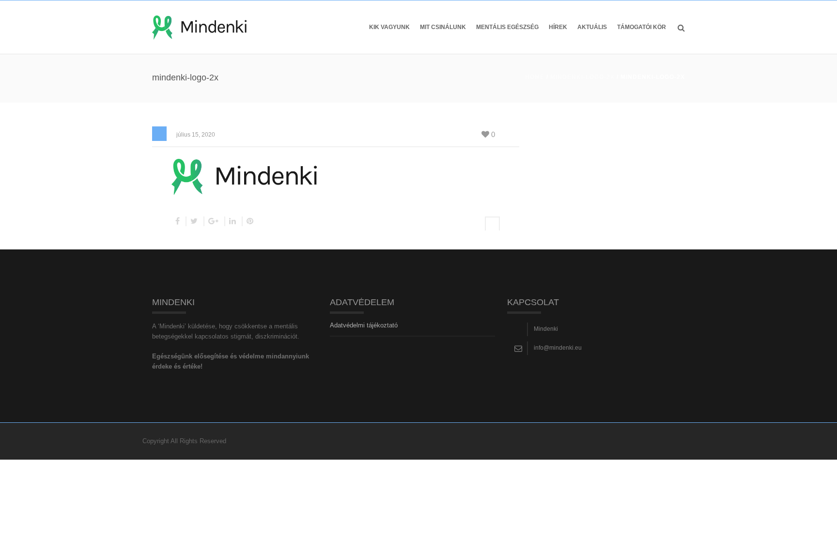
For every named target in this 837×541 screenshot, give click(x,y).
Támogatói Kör (641, 27)
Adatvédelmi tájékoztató (364, 325)
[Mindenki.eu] (199, 27)
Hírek (558, 27)
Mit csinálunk (443, 27)
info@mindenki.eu (558, 347)
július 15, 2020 (195, 134)
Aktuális (592, 27)
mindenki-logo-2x (582, 77)
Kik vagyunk (389, 27)
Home (534, 77)
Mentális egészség (507, 27)
